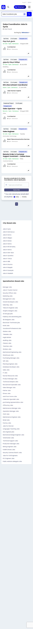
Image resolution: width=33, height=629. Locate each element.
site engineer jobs (8, 432)
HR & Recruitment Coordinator (15, 85)
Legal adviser (7, 337)
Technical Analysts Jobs (10, 382)
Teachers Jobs (7, 346)
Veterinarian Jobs (8, 438)
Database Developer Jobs (11, 367)
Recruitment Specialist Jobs (12, 385)
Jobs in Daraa (7, 241)
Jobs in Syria (7, 229)
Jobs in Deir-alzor (8, 253)
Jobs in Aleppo (7, 238)
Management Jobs (9, 299)
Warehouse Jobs (8, 355)
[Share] (28, 53)
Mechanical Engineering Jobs (12, 352)
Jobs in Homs (7, 235)
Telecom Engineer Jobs (10, 308)
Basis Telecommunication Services (18, 139)
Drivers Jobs (6, 393)
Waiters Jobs (7, 331)
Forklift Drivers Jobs (9, 450)
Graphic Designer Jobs (10, 311)
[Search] (29, 14)
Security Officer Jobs (9, 293)
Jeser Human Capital (14, 91)
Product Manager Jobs (10, 379)
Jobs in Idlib (6, 261)
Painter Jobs (7, 390)
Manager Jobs (7, 287)
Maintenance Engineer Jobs (12, 417)
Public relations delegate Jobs (12, 461)
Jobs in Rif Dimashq (9, 247)
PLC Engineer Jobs (8, 458)
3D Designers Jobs (8, 320)
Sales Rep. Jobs (7, 305)
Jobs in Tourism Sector (10, 290)
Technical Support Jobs (10, 441)
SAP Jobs (5, 361)
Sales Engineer (9, 131)
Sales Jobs (6, 370)
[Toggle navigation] (29, 7)
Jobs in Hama (7, 244)
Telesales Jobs (7, 334)
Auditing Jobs (7, 340)
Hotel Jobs (6, 325)
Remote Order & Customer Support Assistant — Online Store (16, 155)
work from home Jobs (10, 396)
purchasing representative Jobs (13, 402)
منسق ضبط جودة (9, 41)
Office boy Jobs (8, 405)
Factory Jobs (7, 423)
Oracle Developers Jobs (10, 302)
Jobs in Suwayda (8, 270)
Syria (29, 2)
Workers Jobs (7, 349)
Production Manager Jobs (11, 444)
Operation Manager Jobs (11, 411)
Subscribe (16, 190)
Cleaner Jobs (7, 343)
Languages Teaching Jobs (11, 429)
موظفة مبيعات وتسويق (11, 62)
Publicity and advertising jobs (12, 317)
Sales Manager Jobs (9, 387)
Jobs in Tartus (7, 258)
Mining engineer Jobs (9, 447)
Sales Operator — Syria (12, 108)
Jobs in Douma (7, 264)
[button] (8, 7)
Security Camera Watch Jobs (12, 452)
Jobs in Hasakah (8, 273)
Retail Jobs (6, 420)
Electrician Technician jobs (11, 323)
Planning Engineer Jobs (10, 364)
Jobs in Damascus (8, 232)
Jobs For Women (8, 426)
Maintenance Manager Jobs (12, 408)
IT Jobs (5, 373)
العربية (24, 2)
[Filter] (24, 14)
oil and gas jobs (8, 314)
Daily (17, 197)
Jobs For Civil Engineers (10, 455)
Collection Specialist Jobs (11, 399)
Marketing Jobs (7, 296)
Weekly (24, 197)
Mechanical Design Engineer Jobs (13, 435)
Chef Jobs (6, 414)
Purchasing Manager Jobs (11, 358)
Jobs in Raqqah (7, 267)
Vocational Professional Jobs (12, 328)
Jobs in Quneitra (8, 256)
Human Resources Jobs (10, 376)
